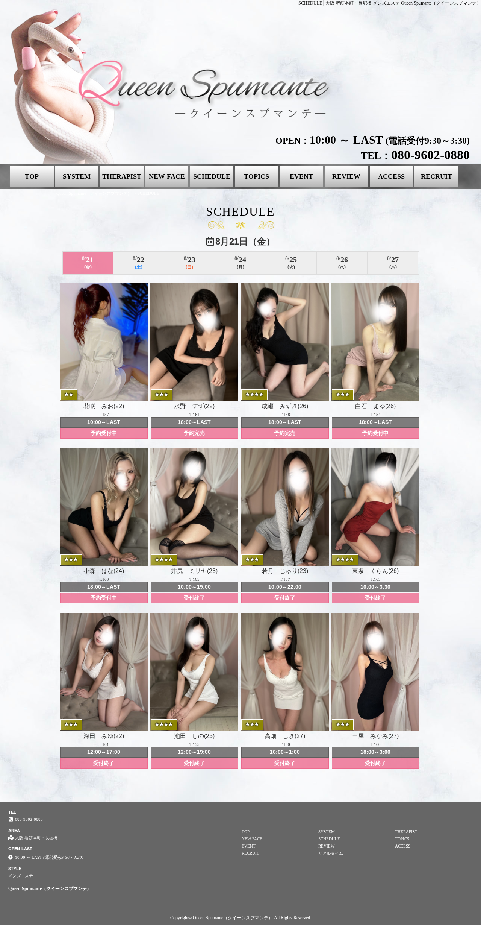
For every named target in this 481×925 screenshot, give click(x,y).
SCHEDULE (211, 176)
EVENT (301, 176)
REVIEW (346, 176)
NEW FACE (167, 176)
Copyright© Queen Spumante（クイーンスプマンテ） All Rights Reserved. (240, 917)
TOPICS (256, 176)
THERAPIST (121, 176)
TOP (32, 176)
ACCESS (391, 176)
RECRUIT (436, 176)
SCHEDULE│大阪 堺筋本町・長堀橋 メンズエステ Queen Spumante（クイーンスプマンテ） (389, 3)
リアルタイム (330, 853)
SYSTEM (77, 176)
